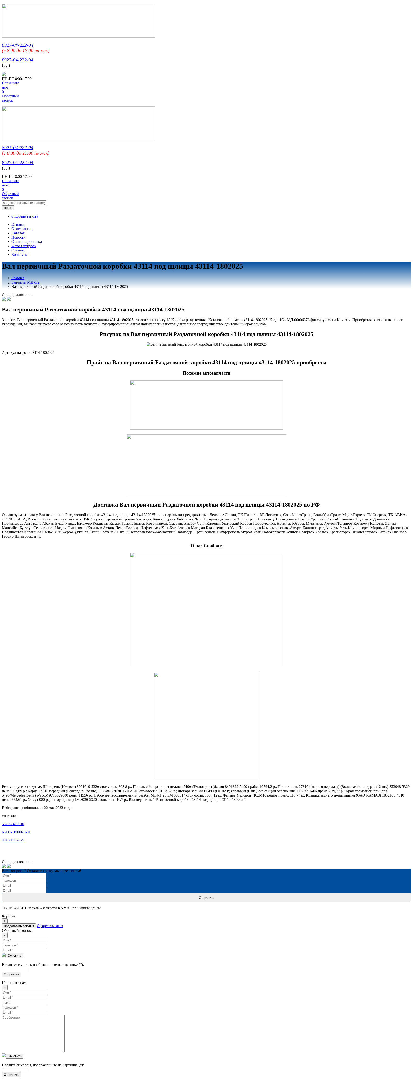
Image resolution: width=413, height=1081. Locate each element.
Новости (18, 237)
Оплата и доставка (26, 242)
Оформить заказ (50, 926)
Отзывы (18, 250)
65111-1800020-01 (16, 832)
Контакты (19, 254)
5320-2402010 (13, 824)
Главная (17, 224)
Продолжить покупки (19, 926)
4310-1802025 (13, 840)
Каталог (18, 233)
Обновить (15, 955)
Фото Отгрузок (23, 246)
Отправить (206, 898)
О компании (21, 229)
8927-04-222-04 (17, 45)
